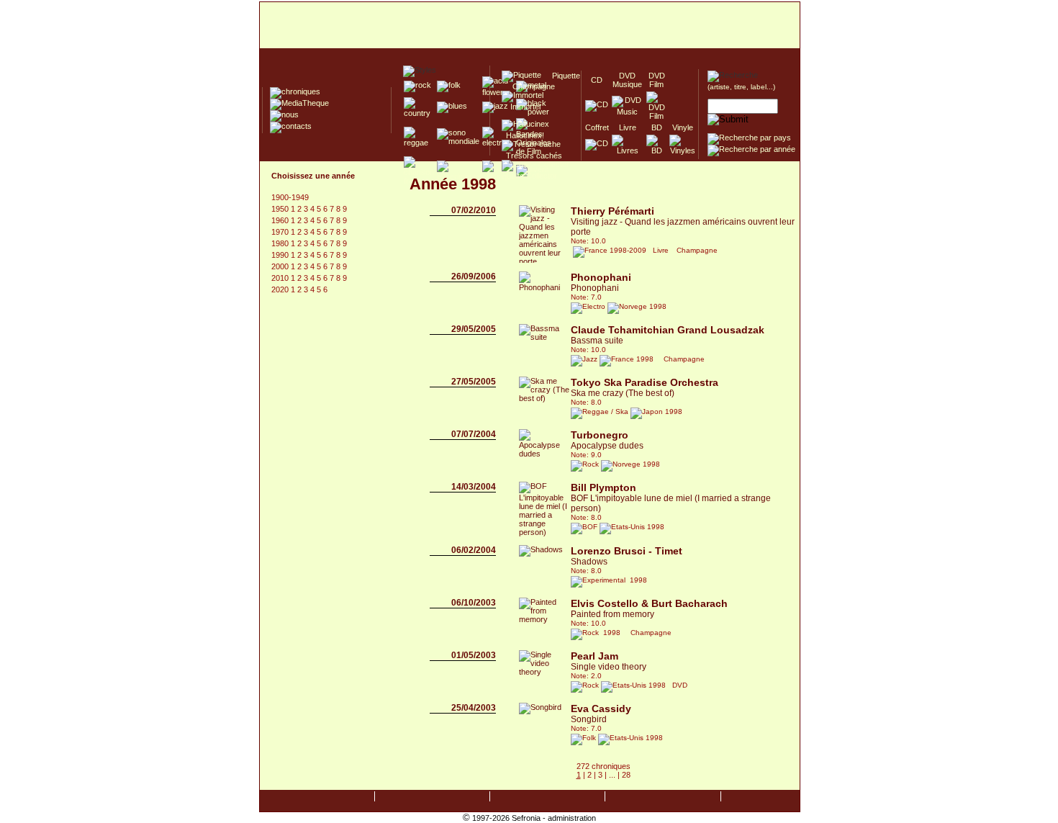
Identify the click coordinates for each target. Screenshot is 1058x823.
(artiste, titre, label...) (741, 87)
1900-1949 (290, 197)
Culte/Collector (529, 175)
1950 (281, 208)
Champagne (529, 86)
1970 (281, 232)
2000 (281, 266)
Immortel (521, 106)
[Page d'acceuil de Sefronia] (530, 26)
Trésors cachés (532, 155)
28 (626, 774)
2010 (281, 278)
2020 (281, 289)
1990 (281, 255)
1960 (281, 220)
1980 (281, 243)
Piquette (561, 75)
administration (572, 818)
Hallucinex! (523, 135)
